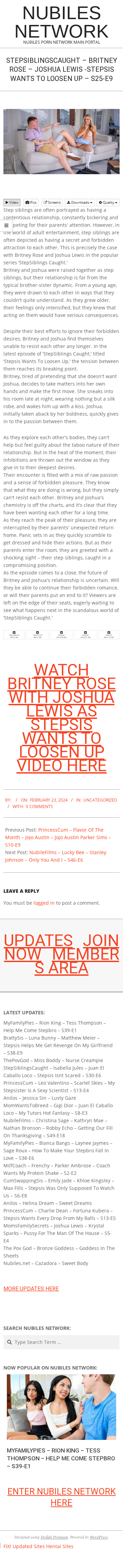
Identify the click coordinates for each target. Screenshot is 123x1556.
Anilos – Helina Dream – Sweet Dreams (47, 1203)
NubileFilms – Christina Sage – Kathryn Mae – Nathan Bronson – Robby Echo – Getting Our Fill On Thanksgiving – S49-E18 (58, 1128)
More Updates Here (31, 1289)
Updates (38, 940)
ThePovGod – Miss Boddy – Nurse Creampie (53, 1060)
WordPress (99, 1537)
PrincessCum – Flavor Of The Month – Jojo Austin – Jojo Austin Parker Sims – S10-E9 (58, 837)
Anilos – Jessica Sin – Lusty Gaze (39, 1098)
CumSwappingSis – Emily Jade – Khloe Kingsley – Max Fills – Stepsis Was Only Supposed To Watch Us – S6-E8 (58, 1188)
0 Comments (39, 806)
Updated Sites (29, 1546)
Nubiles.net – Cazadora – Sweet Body (45, 1263)
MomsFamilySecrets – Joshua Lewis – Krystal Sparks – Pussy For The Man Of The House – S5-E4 (57, 1233)
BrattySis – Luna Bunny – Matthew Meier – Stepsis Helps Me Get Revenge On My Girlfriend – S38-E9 (58, 1045)
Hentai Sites (59, 1546)
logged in (44, 903)
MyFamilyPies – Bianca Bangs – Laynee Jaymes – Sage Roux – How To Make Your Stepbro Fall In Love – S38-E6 (57, 1150)
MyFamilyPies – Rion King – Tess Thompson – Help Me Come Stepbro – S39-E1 (61, 1458)
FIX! (7, 1546)
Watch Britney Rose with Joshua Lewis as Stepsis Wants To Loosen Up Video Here (61, 717)
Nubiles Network (61, 21)
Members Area (77, 960)
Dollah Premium (54, 1537)
